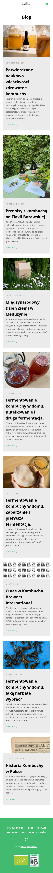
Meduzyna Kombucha (29, 847)
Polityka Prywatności (34, 832)
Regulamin (13, 832)
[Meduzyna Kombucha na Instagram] (26, 839)
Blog (30, 828)
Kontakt (41, 828)
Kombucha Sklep (16, 828)
